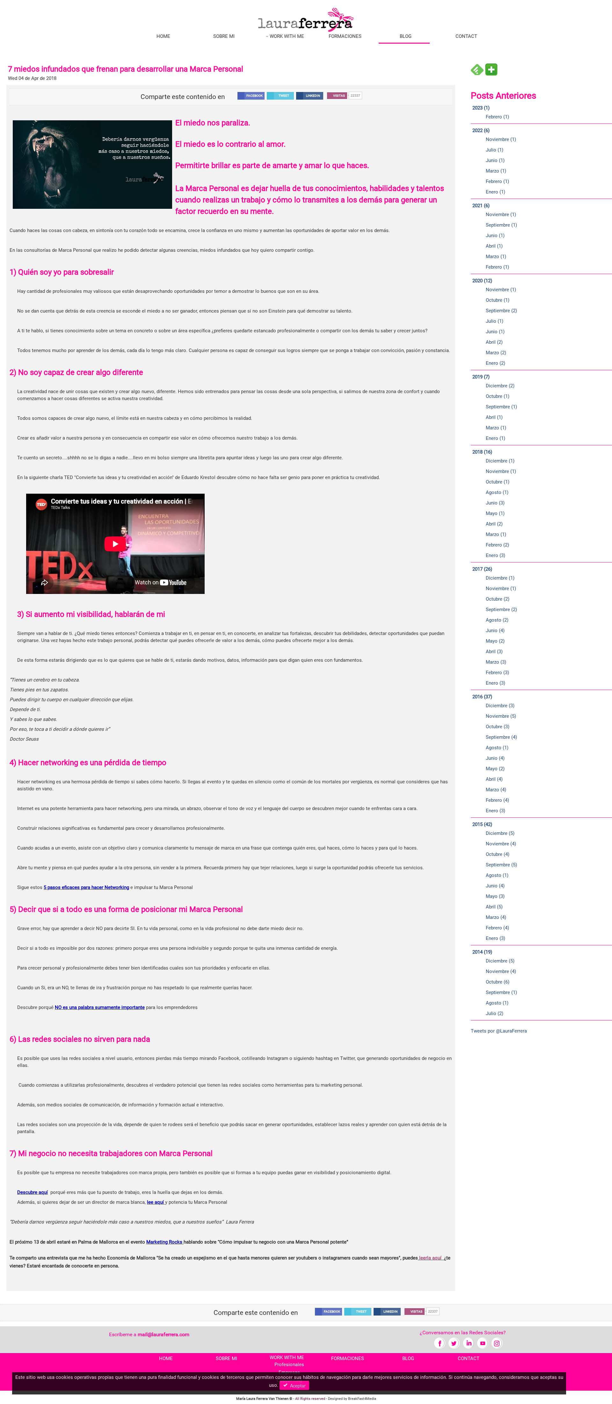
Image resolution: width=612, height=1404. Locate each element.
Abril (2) (494, 342)
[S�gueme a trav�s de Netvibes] (491, 69)
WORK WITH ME (286, 36)
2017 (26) (482, 569)
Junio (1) (495, 160)
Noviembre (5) (501, 716)
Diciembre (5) (500, 833)
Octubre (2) (497, 599)
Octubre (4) (497, 854)
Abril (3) (494, 651)
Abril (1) (494, 246)
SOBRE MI (224, 36)
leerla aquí (430, 1258)
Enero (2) (495, 363)
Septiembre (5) (501, 865)
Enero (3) (495, 555)
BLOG (406, 36)
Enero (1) (495, 192)
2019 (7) (481, 377)
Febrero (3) (497, 672)
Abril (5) (494, 907)
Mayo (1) (495, 513)
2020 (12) (482, 281)
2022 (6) (481, 130)
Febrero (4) (497, 800)
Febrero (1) (497, 117)
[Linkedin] (468, 1342)
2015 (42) (482, 824)
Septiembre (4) (501, 737)
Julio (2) (494, 1013)
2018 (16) (482, 452)
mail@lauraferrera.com (163, 1334)
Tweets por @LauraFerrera (499, 1031)
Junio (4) (495, 630)
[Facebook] (439, 1342)
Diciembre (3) (500, 706)
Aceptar (297, 1385)
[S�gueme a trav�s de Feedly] (477, 69)
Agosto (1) (497, 492)
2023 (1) (481, 108)
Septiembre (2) (501, 311)
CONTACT (466, 36)
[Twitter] (454, 1342)
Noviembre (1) (501, 139)
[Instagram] (497, 1342)
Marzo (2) (496, 353)
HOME (163, 36)
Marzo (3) (496, 662)
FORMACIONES (345, 36)
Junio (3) (495, 503)
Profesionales (289, 1364)
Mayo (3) (495, 896)
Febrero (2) (497, 545)
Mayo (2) (495, 641)
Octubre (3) (497, 727)
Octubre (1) (497, 300)
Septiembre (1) (501, 225)
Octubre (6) (497, 982)
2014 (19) (482, 952)
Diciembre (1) (500, 461)
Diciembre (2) (500, 386)
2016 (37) (482, 697)
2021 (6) (481, 205)
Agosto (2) (497, 620)
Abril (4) (494, 779)
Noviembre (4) (501, 844)
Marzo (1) (496, 171)
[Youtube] (482, 1342)
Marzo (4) (496, 790)
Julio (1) (494, 150)
